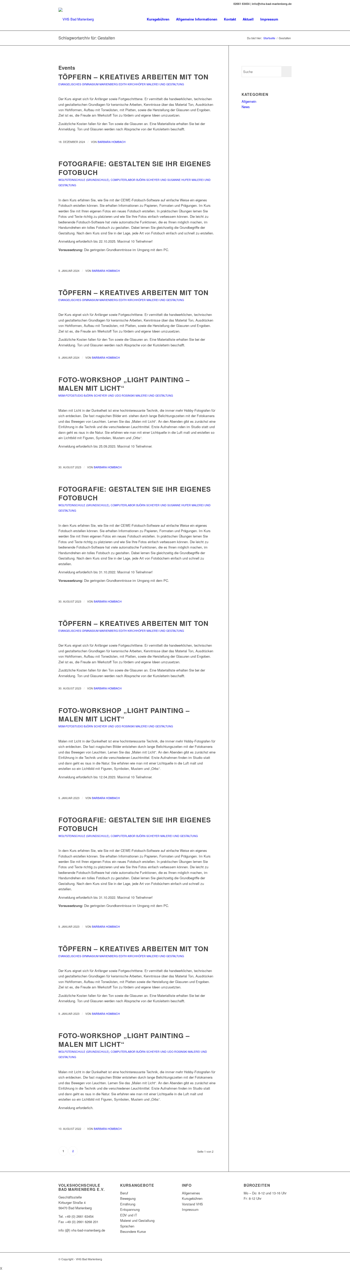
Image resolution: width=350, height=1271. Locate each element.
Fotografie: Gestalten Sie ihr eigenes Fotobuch (134, 168)
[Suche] (287, 19)
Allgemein (249, 101)
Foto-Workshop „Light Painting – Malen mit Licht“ (124, 384)
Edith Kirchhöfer (132, 84)
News (246, 106)
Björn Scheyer (148, 836)
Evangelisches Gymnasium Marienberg (88, 84)
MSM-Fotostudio (70, 395)
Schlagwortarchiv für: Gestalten (86, 38)
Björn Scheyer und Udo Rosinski (109, 395)
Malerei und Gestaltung (165, 84)
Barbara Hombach (112, 142)
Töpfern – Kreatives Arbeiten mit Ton (133, 76)
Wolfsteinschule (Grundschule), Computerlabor (97, 180)
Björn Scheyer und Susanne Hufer (163, 180)
